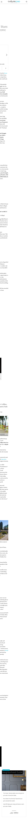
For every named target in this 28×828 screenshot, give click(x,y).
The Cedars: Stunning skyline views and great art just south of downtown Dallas (13, 794)
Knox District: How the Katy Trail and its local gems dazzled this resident (12, 800)
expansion (3, 459)
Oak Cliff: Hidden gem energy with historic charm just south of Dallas (13, 805)
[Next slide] (6, 55)
